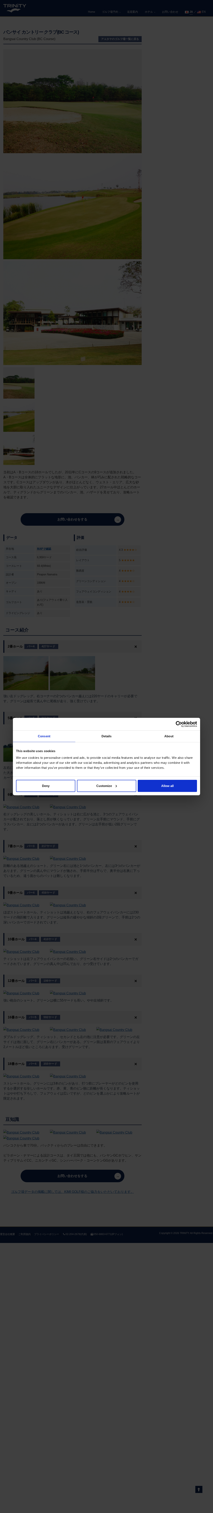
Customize (104, 785)
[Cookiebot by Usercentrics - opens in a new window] (179, 724)
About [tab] (168, 736)
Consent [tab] (44, 736)
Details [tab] (107, 736)
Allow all (167, 785)
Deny (46, 785)
